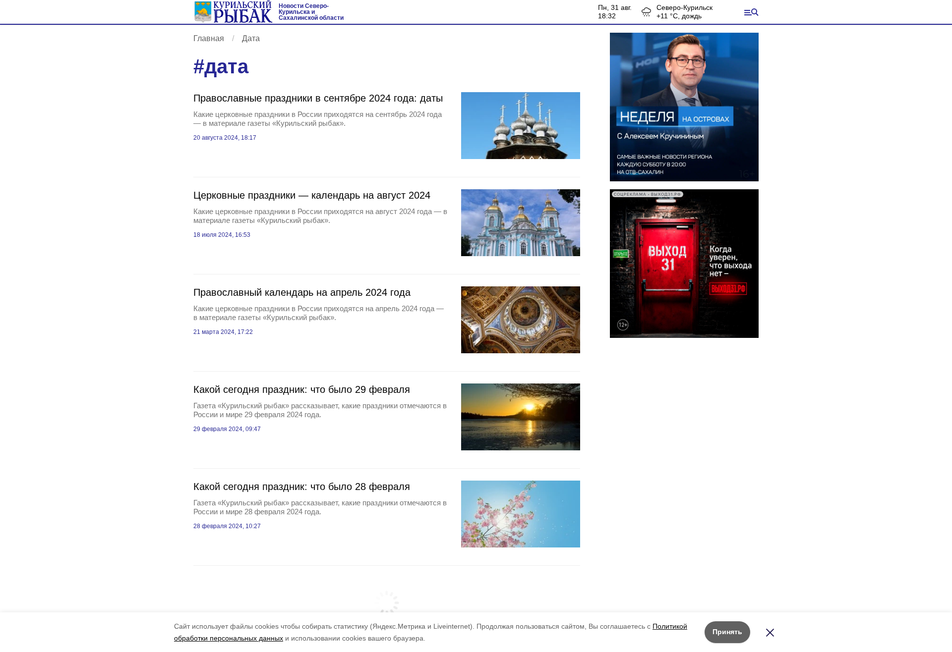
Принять (727, 632)
